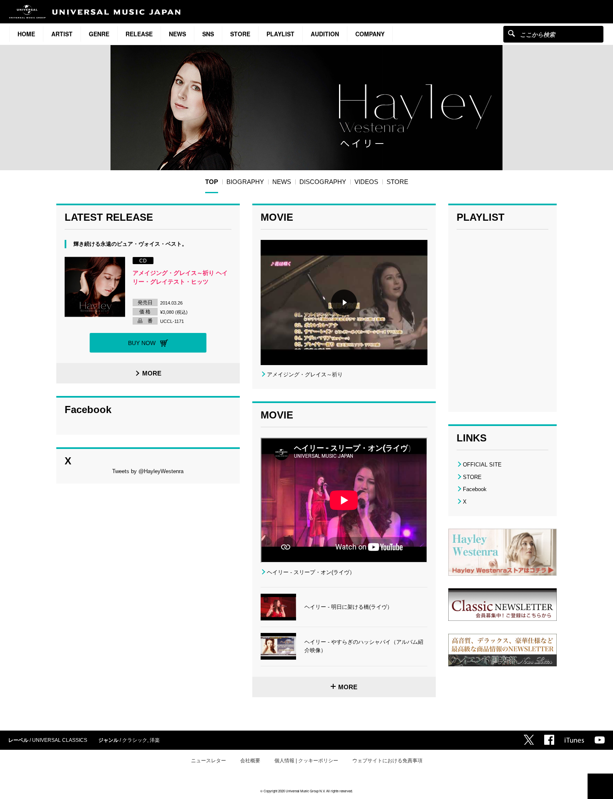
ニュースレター (208, 760)
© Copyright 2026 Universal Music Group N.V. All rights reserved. (306, 791)
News (177, 34)
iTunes (574, 740)
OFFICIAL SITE (482, 464)
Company (369, 34)
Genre (99, 34)
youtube (600, 740)
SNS (208, 34)
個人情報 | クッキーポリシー (306, 760)
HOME (26, 34)
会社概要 (250, 760)
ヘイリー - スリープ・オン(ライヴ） (311, 572)
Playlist (280, 34)
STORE (240, 34)
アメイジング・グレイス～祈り (305, 374)
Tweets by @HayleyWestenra (147, 471)
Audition (325, 34)
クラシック (134, 740)
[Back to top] (600, 786)
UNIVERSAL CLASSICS (59, 740)
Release (139, 34)
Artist (62, 34)
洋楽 (155, 740)
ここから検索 (511, 33)
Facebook (475, 489)
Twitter (529, 740)
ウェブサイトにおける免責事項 (387, 760)
